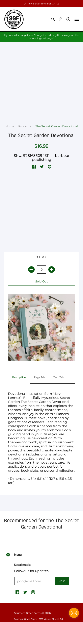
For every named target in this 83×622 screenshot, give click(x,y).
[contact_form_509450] (74, 613)
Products (24, 126)
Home (9, 126)
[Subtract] (31, 269)
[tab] (19, 377)
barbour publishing (51, 157)
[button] (53, 19)
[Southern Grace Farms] (14, 19)
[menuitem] (53, 19)
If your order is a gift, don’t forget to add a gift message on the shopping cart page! (41, 37)
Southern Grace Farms (28, 613)
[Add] (51, 269)
